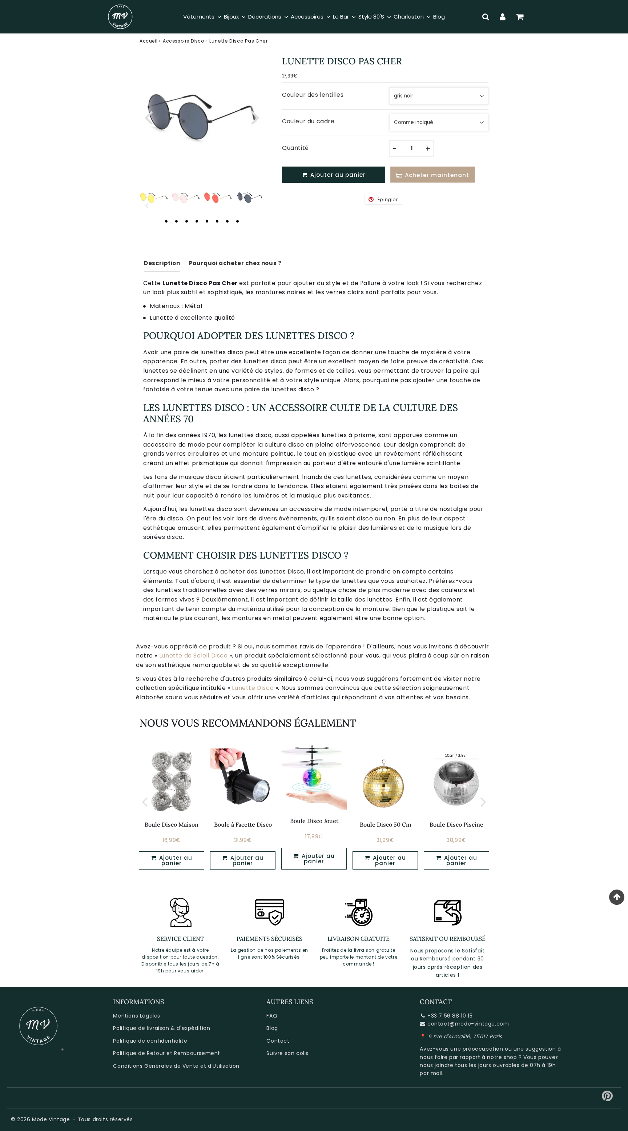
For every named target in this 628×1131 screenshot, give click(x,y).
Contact (277, 1040)
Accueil (148, 41)
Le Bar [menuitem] (341, 16)
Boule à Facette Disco (243, 824)
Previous (148, 116)
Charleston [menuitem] (409, 16)
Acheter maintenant (435, 175)
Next (255, 116)
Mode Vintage (51, 1119)
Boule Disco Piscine (456, 824)
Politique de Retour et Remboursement (166, 1053)
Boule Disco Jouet (314, 820)
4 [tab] (196, 221)
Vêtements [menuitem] (198, 16)
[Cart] (520, 16)
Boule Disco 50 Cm (385, 824)
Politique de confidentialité (150, 1040)
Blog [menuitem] (439, 16)
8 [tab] (237, 221)
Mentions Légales (136, 1015)
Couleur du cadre (308, 121)
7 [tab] (227, 221)
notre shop (502, 1057)
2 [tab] (176, 221)
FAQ (271, 1015)
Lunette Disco (253, 688)
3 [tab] (186, 221)
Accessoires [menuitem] (307, 16)
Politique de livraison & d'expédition (161, 1028)
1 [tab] (166, 221)
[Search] (486, 16)
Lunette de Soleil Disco (193, 655)
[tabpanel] (250, 198)
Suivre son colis (287, 1053)
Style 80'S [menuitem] (371, 16)
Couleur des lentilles (313, 95)
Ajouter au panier (174, 860)
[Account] (503, 16)
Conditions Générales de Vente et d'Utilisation (176, 1066)
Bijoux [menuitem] (231, 16)
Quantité (295, 148)
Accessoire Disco (183, 41)
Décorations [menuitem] (264, 16)
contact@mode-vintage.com (468, 1023)
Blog (272, 1028)
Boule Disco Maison (171, 824)
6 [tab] (217, 221)
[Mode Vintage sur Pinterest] (607, 1098)
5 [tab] (206, 221)
